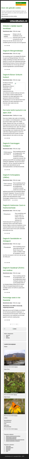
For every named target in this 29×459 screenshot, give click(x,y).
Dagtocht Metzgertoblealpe (13, 51)
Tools (7, 451)
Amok (5, 423)
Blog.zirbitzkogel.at (7, 420)
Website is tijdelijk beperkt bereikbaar (13, 436)
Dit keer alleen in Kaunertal (11, 437)
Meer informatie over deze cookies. (9, 16)
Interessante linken (9, 447)
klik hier (16, 366)
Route (7, 336)
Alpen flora (8, 449)
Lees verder (6, 45)
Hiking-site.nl (6, 425)
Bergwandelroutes (7, 426)
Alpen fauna (8, 448)
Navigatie (8, 337)
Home (4, 21)
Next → (17, 324)
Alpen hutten (8, 446)
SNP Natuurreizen (7, 421)
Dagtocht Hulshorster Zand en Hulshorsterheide (15, 439)
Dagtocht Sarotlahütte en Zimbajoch (13, 440)
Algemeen (8, 335)
